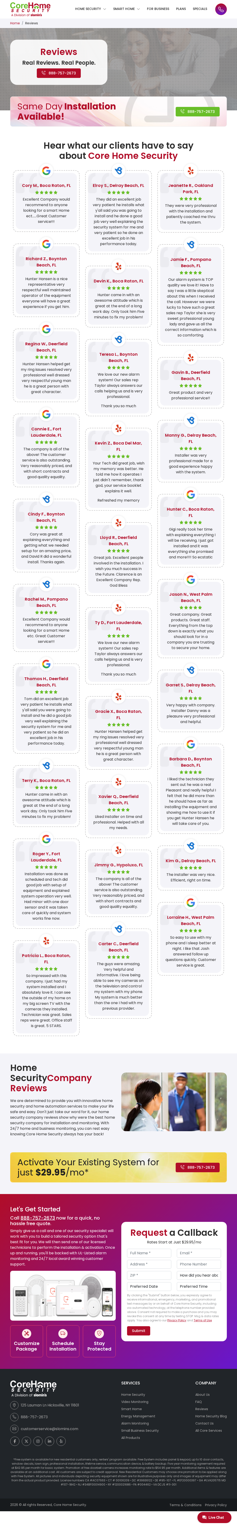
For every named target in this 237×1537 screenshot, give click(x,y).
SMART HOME (124, 8)
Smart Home (131, 1409)
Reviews (201, 1409)
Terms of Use (203, 1320)
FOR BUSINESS (158, 8)
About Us (202, 1394)
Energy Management (138, 1416)
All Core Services (208, 1430)
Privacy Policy (176, 1320)
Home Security (133, 1394)
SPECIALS (200, 8)
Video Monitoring (134, 1401)
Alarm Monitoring (135, 1423)
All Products (130, 1437)
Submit (138, 1330)
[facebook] (14, 1441)
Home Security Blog (211, 1416)
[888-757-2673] (221, 9)
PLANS (181, 8)
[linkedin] (49, 1441)
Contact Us (204, 1423)
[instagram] (38, 1441)
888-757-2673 (62, 73)
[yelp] (61, 1441)
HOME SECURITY (88, 8)
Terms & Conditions (185, 1505)
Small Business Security (140, 1430)
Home (15, 23)
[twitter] (26, 1441)
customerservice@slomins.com (49, 1428)
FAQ (198, 1401)
